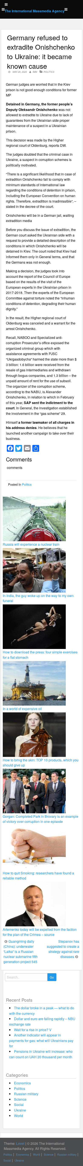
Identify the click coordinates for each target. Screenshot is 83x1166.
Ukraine (20, 1110)
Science (20, 1099)
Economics (22, 1083)
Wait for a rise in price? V (33, 1029)
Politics (49, 71)
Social (19, 1104)
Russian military (26, 1093)
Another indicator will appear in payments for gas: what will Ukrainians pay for (41, 1040)
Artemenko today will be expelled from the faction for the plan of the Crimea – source (40, 932)
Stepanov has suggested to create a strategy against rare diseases (63, 949)
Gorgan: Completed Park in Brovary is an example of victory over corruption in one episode (40, 819)
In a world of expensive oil (22, 708)
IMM (35, 71)
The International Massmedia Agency (34, 10)
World (18, 1115)
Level (20, 1143)
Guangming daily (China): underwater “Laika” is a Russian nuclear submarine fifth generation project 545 (20, 951)
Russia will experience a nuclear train (31, 544)
